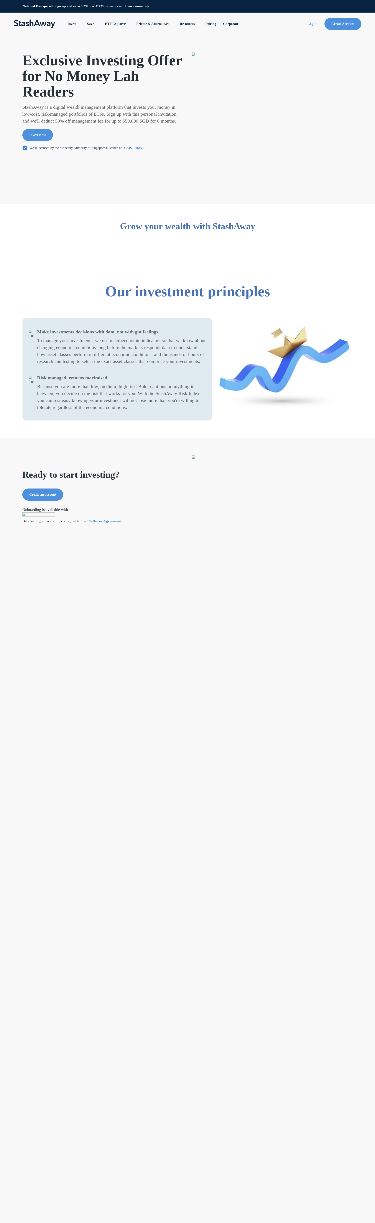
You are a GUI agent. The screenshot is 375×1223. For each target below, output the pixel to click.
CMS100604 (133, 148)
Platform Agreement (104, 521)
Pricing (211, 24)
